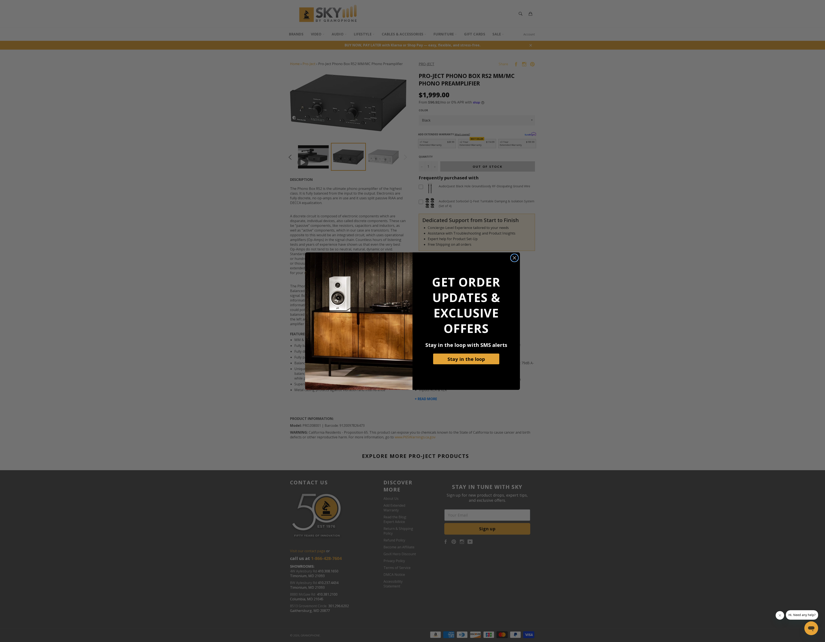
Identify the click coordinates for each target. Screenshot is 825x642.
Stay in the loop (466, 359)
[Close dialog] (514, 258)
